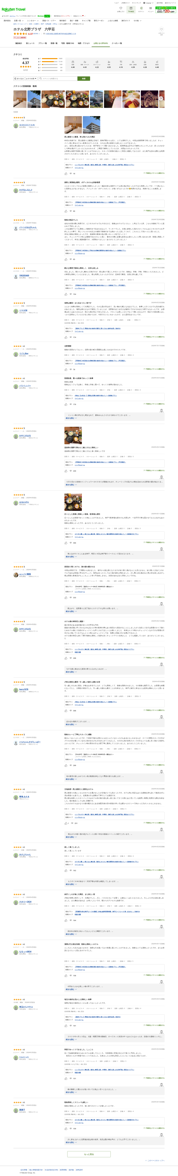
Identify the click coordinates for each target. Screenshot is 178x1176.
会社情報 (23, 1170)
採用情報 (63, 1170)
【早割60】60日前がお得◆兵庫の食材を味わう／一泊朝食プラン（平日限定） (100, 202)
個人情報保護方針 (36, 1170)
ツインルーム (79, 168)
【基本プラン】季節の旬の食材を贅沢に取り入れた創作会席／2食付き (98, 328)
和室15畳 (78, 652)
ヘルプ (116, 3)
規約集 (71, 1170)
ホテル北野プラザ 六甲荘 (34, 29)
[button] (20, 99)
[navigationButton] (161, 98)
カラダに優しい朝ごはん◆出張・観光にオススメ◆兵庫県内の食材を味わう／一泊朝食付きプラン (107, 534)
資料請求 (79, 1170)
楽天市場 (160, 3)
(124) (67, 43)
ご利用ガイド (125, 3)
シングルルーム (80, 253)
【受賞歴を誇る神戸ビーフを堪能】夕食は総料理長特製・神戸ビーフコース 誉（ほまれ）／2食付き (107, 912)
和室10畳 (78, 1073)
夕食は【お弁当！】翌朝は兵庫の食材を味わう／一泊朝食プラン (96, 396)
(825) (101, 43)
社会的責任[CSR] (51, 1170)
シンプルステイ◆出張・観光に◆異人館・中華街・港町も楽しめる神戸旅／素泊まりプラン (104, 165)
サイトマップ (136, 3)
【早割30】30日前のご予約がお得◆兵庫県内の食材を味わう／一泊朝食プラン (100, 250)
